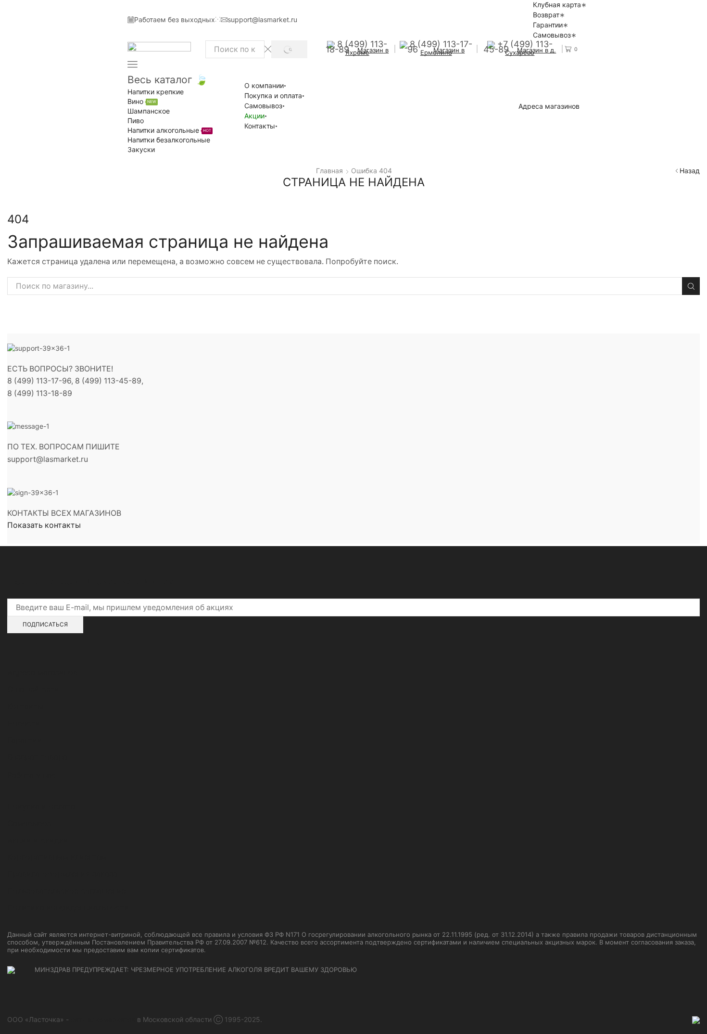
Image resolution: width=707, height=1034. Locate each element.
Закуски (141, 149)
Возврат (546, 15)
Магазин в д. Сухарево (530, 51)
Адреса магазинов (549, 106)
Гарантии (548, 25)
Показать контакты (44, 525)
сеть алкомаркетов (103, 1019)
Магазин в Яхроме (367, 51)
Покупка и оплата (273, 95)
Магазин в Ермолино (442, 51)
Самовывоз (552, 35)
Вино (141, 101)
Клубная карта (557, 4)
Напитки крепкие (155, 92)
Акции (254, 116)
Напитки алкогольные (169, 130)
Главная (329, 170)
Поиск (691, 286)
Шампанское (148, 111)
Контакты (259, 126)
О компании (264, 85)
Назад (690, 170)
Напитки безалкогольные (168, 140)
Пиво (135, 120)
